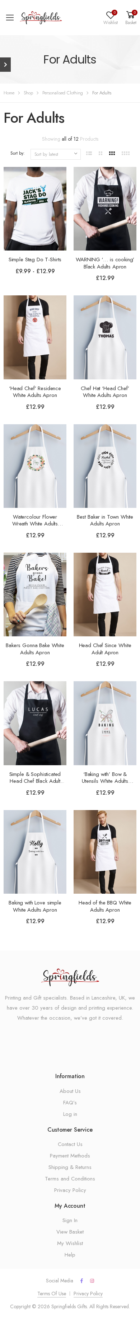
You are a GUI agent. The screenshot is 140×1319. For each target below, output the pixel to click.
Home (9, 92)
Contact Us (70, 1144)
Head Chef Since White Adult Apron (105, 648)
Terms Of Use (51, 1293)
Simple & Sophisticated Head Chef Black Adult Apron (35, 781)
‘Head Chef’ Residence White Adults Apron (35, 391)
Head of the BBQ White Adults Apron (105, 906)
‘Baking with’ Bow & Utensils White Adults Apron (105, 781)
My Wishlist (70, 1243)
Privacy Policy (70, 1190)
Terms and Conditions (70, 1179)
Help (70, 1255)
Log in (70, 1114)
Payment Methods (70, 1156)
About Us (70, 1091)
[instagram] (92, 1281)
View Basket (70, 1232)
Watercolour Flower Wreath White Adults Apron (35, 524)
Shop (28, 92)
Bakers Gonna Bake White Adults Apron (35, 648)
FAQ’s (70, 1103)
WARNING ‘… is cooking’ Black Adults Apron (105, 263)
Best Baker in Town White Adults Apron (105, 520)
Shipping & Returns (70, 1167)
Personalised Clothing (62, 92)
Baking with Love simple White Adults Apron (35, 906)
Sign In (70, 1220)
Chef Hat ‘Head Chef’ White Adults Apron (105, 391)
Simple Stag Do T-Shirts (35, 259)
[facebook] (81, 1281)
